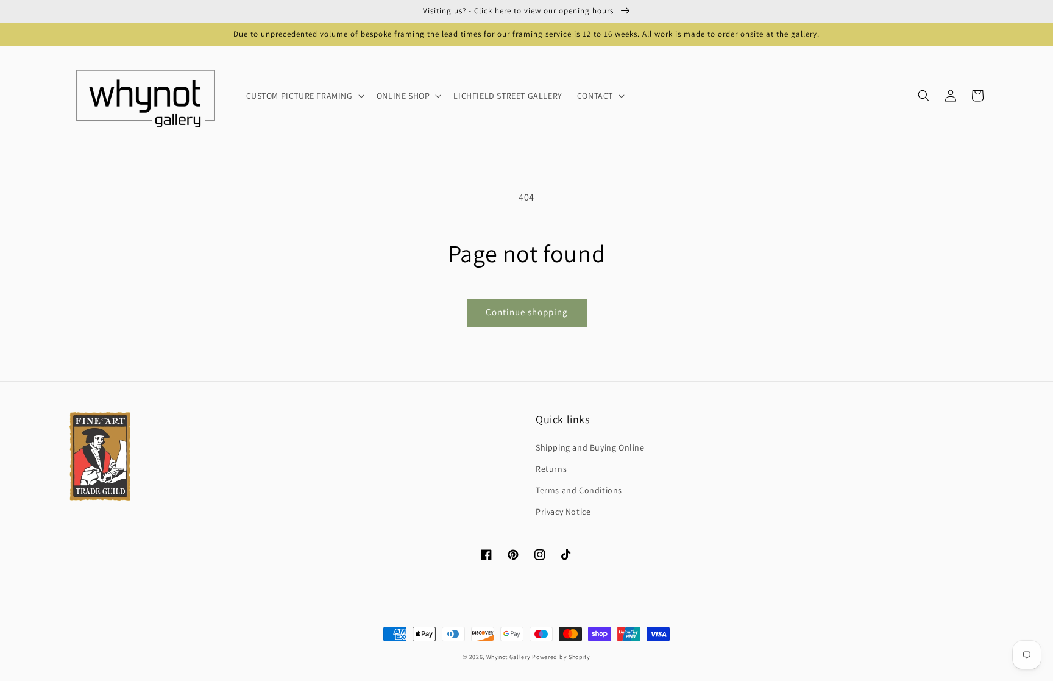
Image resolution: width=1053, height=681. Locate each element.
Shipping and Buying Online (590, 447)
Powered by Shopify (561, 657)
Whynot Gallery (508, 657)
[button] (923, 95)
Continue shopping (527, 312)
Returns (551, 468)
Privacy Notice (563, 511)
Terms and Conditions (579, 490)
